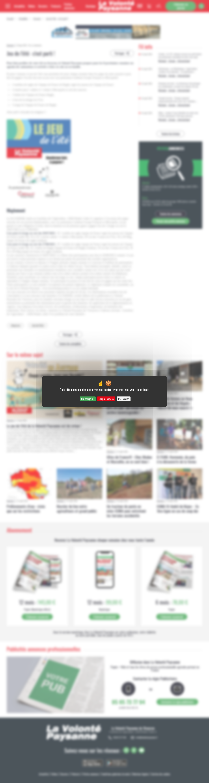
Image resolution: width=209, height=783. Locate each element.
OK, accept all (87, 399)
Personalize (123, 399)
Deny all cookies (106, 399)
